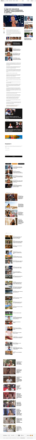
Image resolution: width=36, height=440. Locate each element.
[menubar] (35, 0)
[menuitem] (35, 0)
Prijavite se (13, 156)
